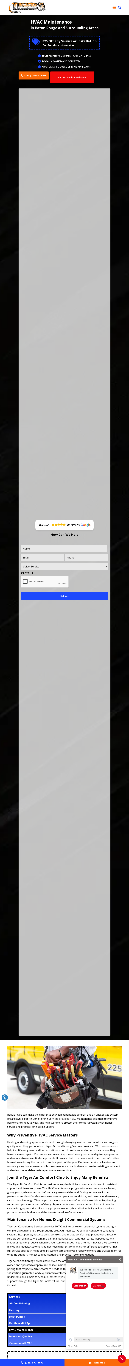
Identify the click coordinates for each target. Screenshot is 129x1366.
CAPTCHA (27, 573)
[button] (119, 7)
